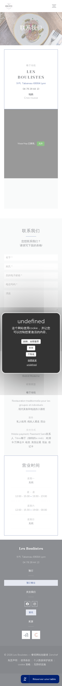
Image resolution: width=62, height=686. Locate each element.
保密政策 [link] (32, 360)
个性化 (31, 354)
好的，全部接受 (31, 341)
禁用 (31, 347)
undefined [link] (32, 364)
